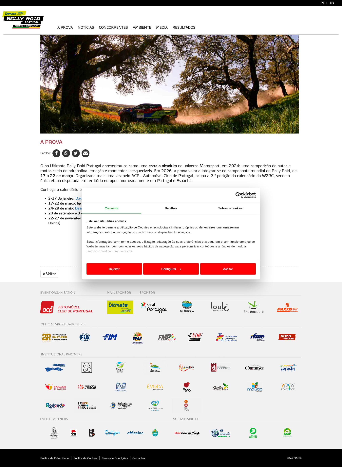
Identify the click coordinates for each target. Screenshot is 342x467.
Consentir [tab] (112, 208)
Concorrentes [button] (113, 27)
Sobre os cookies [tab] (230, 208)
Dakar (80, 198)
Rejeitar (114, 269)
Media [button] (162, 27)
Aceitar (228, 269)
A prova (65, 27)
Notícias (86, 27)
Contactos (142, 458)
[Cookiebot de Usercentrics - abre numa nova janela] (238, 195)
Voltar (49, 274)
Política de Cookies (85, 458)
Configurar (168, 269)
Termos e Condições (115, 458)
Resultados (184, 27)
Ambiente (142, 27)
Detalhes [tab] (171, 208)
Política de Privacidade (54, 458)
